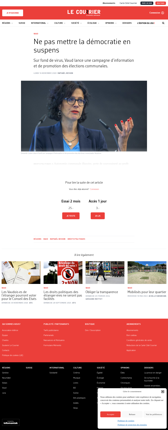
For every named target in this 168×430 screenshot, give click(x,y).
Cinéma (76, 373)
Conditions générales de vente (139, 340)
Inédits (76, 403)
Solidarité (53, 373)
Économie (101, 383)
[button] (162, 391)
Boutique (90, 324)
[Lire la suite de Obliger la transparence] (105, 272)
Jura (4, 393)
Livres (75, 383)
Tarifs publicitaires (51, 330)
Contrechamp (126, 378)
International (56, 368)
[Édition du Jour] (146, 22)
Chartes (5, 340)
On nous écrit (126, 388)
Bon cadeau (132, 335)
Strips (75, 408)
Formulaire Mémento (52, 345)
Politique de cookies (126, 421)
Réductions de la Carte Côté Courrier (142, 345)
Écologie (100, 378)
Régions (37, 239)
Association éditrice (10, 330)
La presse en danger (153, 373)
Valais (4, 383)
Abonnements (132, 330)
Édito (123, 373)
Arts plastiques (79, 398)
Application (131, 350)
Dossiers (148, 368)
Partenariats (49, 335)
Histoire (100, 388)
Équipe (5, 335)
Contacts (5, 350)
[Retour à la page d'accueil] (84, 13)
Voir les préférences (154, 414)
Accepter (110, 414)
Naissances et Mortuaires (54, 340)
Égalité (100, 373)
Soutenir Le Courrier (10, 345)
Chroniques (125, 383)
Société (101, 368)
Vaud (36, 34)
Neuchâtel (6, 378)
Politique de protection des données (132, 425)
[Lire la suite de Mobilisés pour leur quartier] (147, 272)
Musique (76, 378)
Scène (75, 393)
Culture (77, 368)
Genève (5, 373)
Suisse (29, 368)
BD (74, 388)
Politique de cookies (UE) (12, 355)
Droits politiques (76, 239)
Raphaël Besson (57, 239)
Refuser (132, 414)
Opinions (125, 368)
